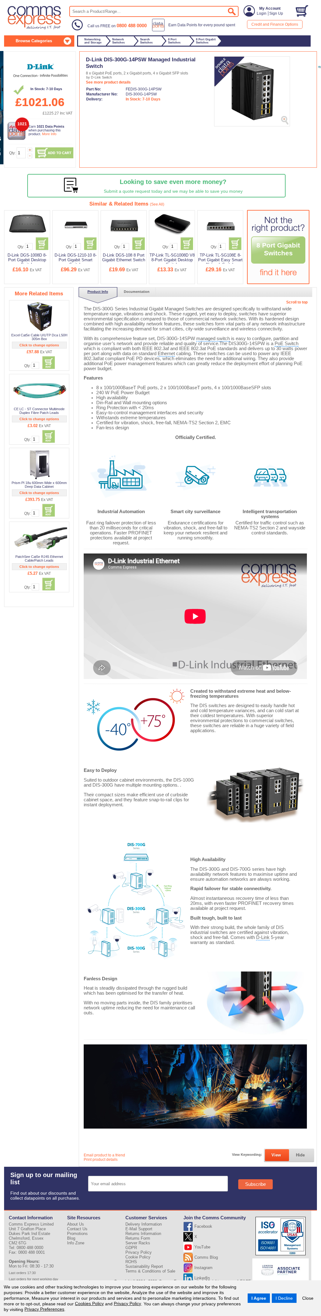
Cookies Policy (89, 1303)
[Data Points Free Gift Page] (195, 30)
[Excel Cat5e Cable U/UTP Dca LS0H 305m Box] (39, 316)
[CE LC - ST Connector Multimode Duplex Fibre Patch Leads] (39, 390)
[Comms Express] (34, 28)
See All (157, 204)
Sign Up (276, 13)
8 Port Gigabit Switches (278, 249)
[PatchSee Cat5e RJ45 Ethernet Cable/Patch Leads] (39, 538)
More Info (49, 134)
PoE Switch (286, 343)
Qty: (12, 153)
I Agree (258, 1298)
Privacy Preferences (44, 1309)
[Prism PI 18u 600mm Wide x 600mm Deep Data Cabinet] (39, 464)
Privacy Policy (127, 1303)
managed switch (213, 338)
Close (307, 1298)
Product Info (97, 291)
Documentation (137, 291)
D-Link (263, 937)
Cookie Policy (137, 1257)
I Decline (284, 1298)
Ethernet (166, 353)
